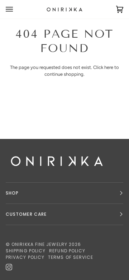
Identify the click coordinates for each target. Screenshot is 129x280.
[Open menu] (16, 9)
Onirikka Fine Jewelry (39, 244)
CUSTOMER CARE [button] (26, 214)
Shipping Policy (26, 251)
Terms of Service (70, 257)
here (108, 67)
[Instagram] (9, 267)
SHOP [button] (12, 193)
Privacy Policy (25, 257)
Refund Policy (67, 251)
